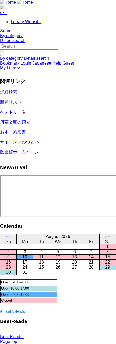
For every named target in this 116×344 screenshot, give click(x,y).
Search (7, 31)
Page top (8, 341)
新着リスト (11, 102)
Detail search (12, 40)
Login (26, 63)
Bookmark (9, 63)
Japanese (41, 63)
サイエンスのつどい (19, 142)
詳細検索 (8, 92)
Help (57, 63)
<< (8, 237)
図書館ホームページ (19, 152)
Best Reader (12, 336)
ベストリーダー (15, 112)
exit (3, 12)
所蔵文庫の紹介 (15, 122)
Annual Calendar (13, 311)
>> (107, 237)
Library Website (26, 21)
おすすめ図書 (13, 132)
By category (11, 35)
